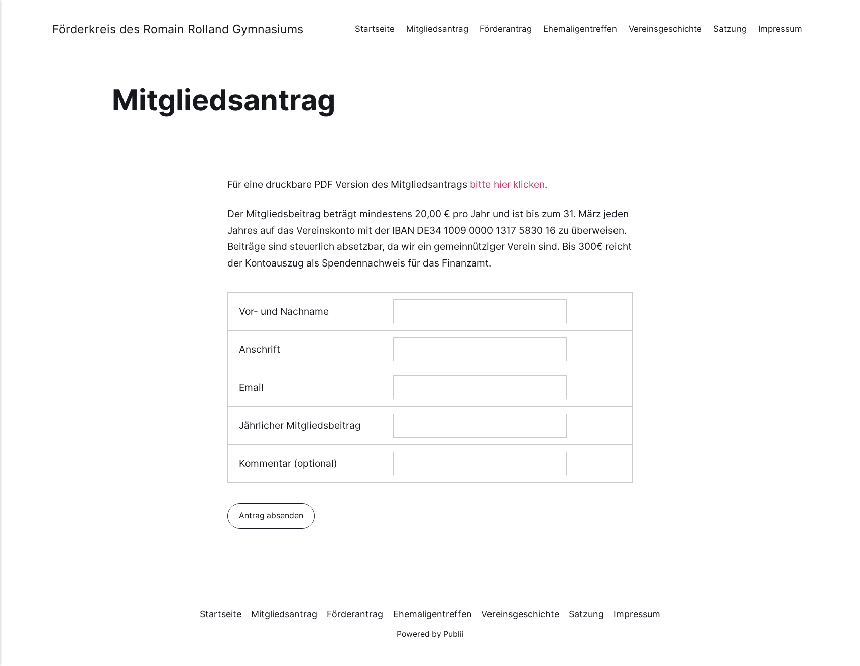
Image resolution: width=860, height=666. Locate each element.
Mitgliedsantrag (437, 29)
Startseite (375, 29)
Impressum (780, 29)
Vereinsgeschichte (665, 29)
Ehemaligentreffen (580, 29)
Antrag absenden (271, 515)
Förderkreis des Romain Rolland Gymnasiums (177, 29)
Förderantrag (506, 29)
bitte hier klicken (507, 184)
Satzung (730, 29)
